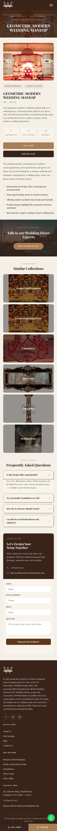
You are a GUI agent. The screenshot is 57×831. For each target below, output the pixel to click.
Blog (5, 741)
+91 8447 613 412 (17, 567)
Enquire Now (28, 154)
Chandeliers (8, 769)
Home (11, 16)
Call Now (28, 146)
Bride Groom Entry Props (15, 764)
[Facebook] (6, 717)
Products (22, 16)
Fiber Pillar (8, 778)
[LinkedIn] (20, 717)
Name (9, 584)
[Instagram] (13, 717)
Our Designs (9, 736)
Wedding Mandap (38, 16)
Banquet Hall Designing (14, 759)
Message (10, 619)
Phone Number (13, 595)
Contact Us (8, 745)
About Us (7, 731)
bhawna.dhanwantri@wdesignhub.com (27, 573)
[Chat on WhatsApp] (51, 818)
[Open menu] (51, 5)
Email (9, 607)
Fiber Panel (8, 773)
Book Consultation (28, 246)
